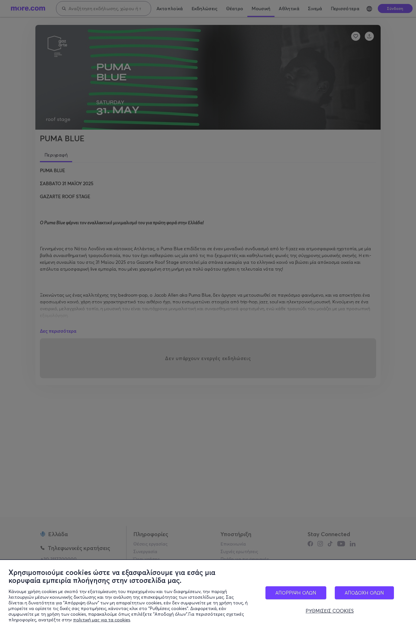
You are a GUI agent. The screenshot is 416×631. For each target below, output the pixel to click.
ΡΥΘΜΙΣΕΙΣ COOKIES (330, 611)
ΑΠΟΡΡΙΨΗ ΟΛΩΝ (295, 593)
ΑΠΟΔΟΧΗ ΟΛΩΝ (364, 593)
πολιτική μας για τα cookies (101, 620)
